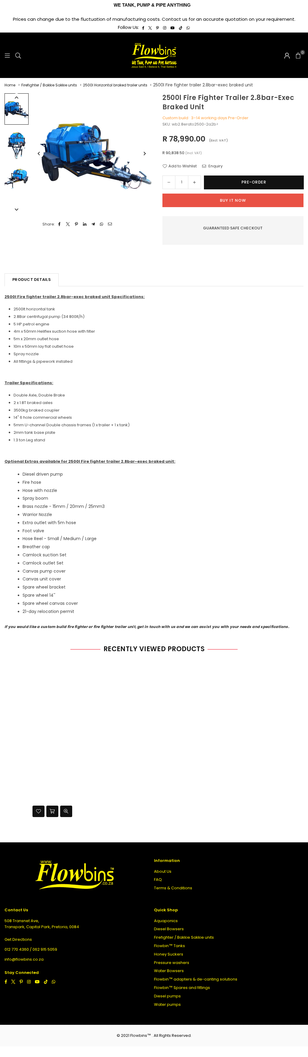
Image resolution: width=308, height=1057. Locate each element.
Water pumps (167, 1004)
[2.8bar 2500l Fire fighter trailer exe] (17, 143)
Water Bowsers (169, 971)
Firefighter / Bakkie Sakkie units (49, 85)
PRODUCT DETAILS (31, 279)
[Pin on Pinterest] (76, 224)
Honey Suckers (168, 954)
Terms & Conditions (173, 888)
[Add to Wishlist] (38, 811)
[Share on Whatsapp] (102, 224)
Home (10, 85)
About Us (162, 871)
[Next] (144, 153)
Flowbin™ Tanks (169, 946)
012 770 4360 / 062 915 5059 (31, 949)
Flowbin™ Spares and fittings (182, 987)
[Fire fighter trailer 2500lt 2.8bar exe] (16, 109)
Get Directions (18, 939)
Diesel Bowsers (169, 929)
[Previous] (39, 153)
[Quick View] (66, 811)
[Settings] (287, 55)
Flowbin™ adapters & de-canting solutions (195, 979)
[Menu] (7, 55)
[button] (298, 55)
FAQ (158, 879)
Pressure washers (171, 962)
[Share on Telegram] (93, 224)
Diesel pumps (167, 996)
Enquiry (215, 166)
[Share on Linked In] (85, 224)
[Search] (18, 55)
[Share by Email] (110, 224)
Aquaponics (166, 921)
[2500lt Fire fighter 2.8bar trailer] (17, 177)
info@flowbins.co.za (24, 959)
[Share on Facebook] (59, 224)
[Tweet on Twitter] (68, 224)
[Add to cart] (52, 811)
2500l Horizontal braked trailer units (115, 85)
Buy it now (233, 200)
